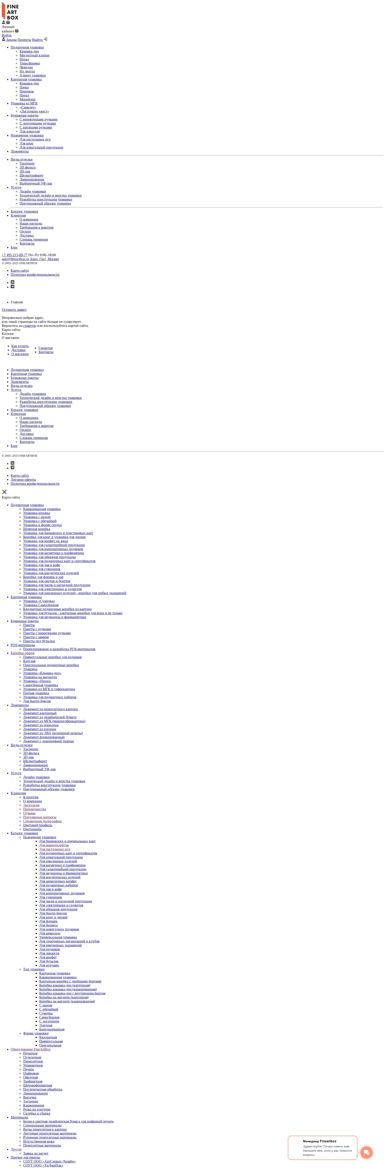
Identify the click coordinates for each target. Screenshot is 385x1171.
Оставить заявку (14, 310)
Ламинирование (35, 765)
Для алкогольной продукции (61, 857)
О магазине (20, 354)
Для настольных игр (54, 849)
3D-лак (28, 757)
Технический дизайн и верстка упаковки (54, 781)
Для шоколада (49, 933)
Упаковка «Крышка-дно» (42, 673)
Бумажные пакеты (25, 621)
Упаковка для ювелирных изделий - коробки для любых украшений (74, 593)
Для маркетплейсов (54, 845)
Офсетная (30, 1077)
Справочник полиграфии (42, 821)
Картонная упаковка (26, 597)
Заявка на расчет (35, 1153)
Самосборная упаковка (40, 685)
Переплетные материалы (42, 1145)
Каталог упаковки (24, 833)
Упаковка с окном (36, 517)
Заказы (11, 40)
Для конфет (48, 957)
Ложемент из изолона (39, 729)
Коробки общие (23, 653)
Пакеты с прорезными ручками (47, 633)
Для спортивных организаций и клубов (69, 941)
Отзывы (29, 813)
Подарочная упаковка (27, 505)
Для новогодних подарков (59, 929)
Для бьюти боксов (37, 701)
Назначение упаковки (39, 837)
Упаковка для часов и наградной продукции (56, 585)
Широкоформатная (37, 1085)
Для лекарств (49, 953)
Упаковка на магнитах (40, 677)
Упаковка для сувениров (41, 569)
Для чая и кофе (50, 889)
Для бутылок (49, 961)
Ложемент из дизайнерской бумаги (49, 717)
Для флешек (48, 921)
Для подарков (49, 949)
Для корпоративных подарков (62, 893)
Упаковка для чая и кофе (41, 565)
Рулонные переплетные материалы (49, 1137)
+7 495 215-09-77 (14, 255)
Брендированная (51, 1029)
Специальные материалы (42, 1125)
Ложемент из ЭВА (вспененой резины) (53, 733)
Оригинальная (50, 1045)
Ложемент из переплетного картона (50, 709)
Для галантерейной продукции (62, 869)
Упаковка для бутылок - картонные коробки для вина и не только (72, 613)
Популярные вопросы (39, 817)
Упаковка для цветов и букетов (46, 581)
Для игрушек (49, 965)
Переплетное (33, 1061)
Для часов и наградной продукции (65, 901)
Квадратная (48, 1037)
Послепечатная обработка (42, 1089)
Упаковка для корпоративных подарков (53, 549)
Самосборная (49, 1017)
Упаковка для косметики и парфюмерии (53, 553)
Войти (7, 35)
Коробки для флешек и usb (43, 577)
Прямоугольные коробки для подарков (52, 657)
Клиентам (18, 793)
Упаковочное (33, 1065)
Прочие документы (25, 1157)
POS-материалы (23, 645)
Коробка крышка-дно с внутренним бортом (72, 993)
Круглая (29, 661)
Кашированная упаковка (42, 509)
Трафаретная (32, 1081)
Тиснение (30, 749)
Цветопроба (32, 829)
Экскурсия (31, 805)
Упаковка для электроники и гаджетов (52, 589)
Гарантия (46, 348)
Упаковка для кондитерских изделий (51, 573)
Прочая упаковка (36, 693)
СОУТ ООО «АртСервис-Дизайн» (49, 1161)
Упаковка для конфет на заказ (45, 541)
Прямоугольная (51, 1041)
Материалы (19, 1117)
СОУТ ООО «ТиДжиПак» (43, 1165)
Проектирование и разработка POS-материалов (59, 649)
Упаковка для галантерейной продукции (54, 545)
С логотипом (49, 1021)
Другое (16, 1149)
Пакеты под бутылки (39, 641)
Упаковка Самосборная (40, 605)
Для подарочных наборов (58, 885)
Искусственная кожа (38, 1141)
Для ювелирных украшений (60, 945)
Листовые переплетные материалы (49, 1133)
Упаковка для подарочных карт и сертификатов (59, 561)
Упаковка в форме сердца (42, 525)
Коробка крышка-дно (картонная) (64, 985)
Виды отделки (22, 745)
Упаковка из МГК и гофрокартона (49, 689)
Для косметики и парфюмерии (62, 865)
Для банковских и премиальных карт (67, 841)
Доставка (18, 350)
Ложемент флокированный (44, 737)
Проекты (24, 40)
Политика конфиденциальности (35, 274)
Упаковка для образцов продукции (49, 557)
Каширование (33, 1105)
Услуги (16, 773)
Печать (28, 1069)
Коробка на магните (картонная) (63, 997)
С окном (45, 1005)
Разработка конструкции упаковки (49, 785)
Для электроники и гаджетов (61, 905)
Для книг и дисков (53, 917)
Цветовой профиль (37, 825)
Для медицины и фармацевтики (63, 873)
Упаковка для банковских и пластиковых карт (58, 533)
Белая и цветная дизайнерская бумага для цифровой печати (68, 1121)
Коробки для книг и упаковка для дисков (54, 537)
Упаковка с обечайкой (40, 521)
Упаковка (30, 669)
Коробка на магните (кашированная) (67, 1001)
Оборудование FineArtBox (31, 1049)
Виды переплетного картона (45, 1129)
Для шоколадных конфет (58, 881)
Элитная (45, 1025)
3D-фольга (31, 753)
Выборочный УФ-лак (39, 769)
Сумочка (46, 1013)
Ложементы (20, 705)
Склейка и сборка (36, 1113)
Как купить (20, 346)
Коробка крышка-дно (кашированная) (68, 989)
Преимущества (34, 809)
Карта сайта (20, 270)
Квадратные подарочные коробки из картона (57, 609)
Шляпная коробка (36, 529)
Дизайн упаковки (36, 777)
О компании (32, 801)
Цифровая (31, 1073)
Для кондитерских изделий (59, 877)
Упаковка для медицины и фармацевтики (54, 617)
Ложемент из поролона (40, 725)
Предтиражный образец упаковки (49, 789)
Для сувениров (50, 897)
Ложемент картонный (40, 713)
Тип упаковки (34, 969)
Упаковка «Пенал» (37, 681)
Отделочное (32, 1057)
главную (29, 326)
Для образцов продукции (58, 909)
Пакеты (29, 625)
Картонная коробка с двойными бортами (70, 981)
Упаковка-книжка (36, 513)
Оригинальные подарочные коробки (51, 665)
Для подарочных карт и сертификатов (68, 853)
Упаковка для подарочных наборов (49, 697)
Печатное (30, 1053)
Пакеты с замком (36, 637)
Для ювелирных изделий (58, 861)
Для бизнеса (48, 925)
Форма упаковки (36, 1033)
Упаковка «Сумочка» (39, 601)
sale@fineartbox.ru (15, 259)
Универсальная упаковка (58, 937)
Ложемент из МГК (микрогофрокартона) (54, 721)
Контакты (46, 352)
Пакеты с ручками (37, 629)
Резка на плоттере (36, 1109)
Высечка (29, 1097)
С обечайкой (48, 1009)
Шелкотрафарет (35, 761)
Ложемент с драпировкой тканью (48, 741)
